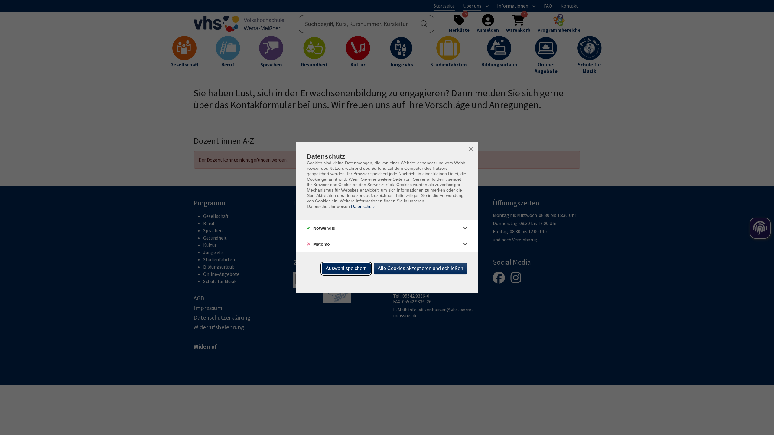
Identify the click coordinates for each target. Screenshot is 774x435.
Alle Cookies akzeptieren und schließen (420, 268)
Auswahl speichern (346, 268)
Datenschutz (363, 206)
